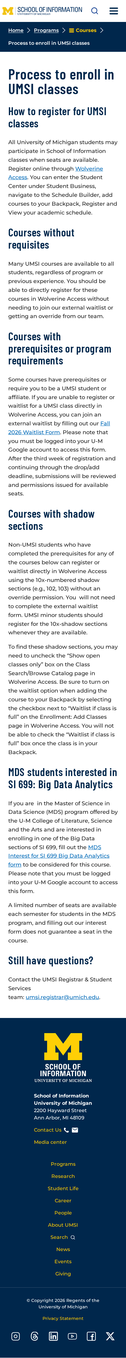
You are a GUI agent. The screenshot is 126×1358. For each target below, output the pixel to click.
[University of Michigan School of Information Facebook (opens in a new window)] (91, 1337)
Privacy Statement (63, 1318)
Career (63, 1201)
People (63, 1213)
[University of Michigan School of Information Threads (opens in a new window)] (34, 1337)
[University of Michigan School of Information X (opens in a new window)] (110, 1337)
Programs (46, 30)
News (63, 1249)
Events (63, 1261)
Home (16, 30)
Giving (63, 1274)
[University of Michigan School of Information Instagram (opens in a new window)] (15, 1337)
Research (63, 1176)
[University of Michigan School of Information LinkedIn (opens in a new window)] (53, 1337)
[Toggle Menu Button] (114, 11)
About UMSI (63, 1225)
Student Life (63, 1188)
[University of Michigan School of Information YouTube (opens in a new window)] (72, 1337)
